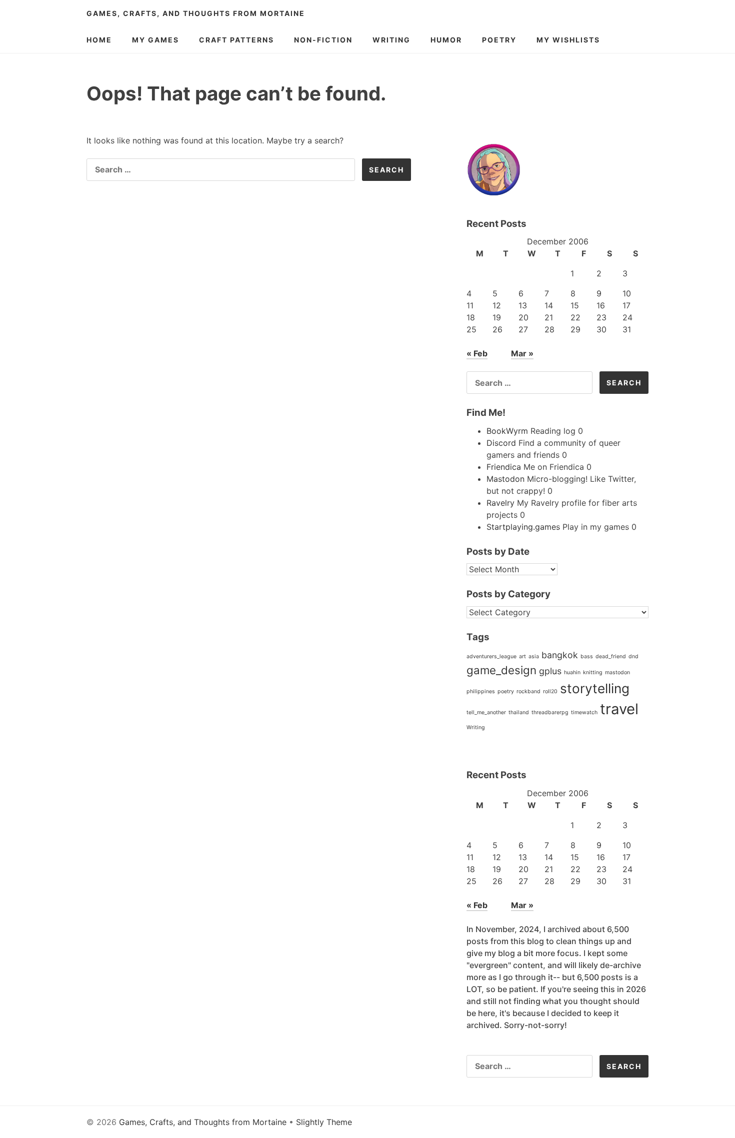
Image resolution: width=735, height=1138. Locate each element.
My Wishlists (568, 39)
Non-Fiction (323, 39)
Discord (501, 443)
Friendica (503, 467)
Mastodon (505, 479)
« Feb (477, 353)
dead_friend (611, 656)
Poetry (499, 39)
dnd (633, 656)
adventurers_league (491, 656)
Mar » (522, 353)
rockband (528, 691)
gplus (550, 671)
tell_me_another (486, 712)
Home (99, 39)
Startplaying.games (523, 527)
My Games (155, 39)
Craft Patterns (236, 39)
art (522, 656)
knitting (592, 672)
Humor (446, 39)
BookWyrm (507, 431)
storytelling (595, 688)
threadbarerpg (550, 712)
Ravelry (500, 503)
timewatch (584, 712)
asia (533, 656)
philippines (480, 691)
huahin (572, 672)
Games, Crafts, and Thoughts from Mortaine (195, 13)
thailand (518, 712)
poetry (506, 691)
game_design (501, 670)
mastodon (617, 672)
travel (619, 709)
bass (586, 656)
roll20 (550, 691)
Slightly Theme (324, 1122)
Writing (391, 39)
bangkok (560, 655)
